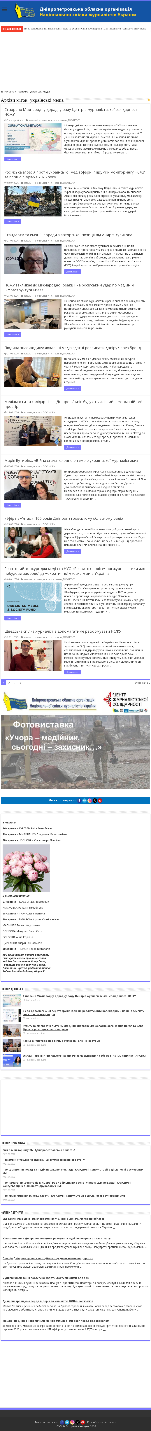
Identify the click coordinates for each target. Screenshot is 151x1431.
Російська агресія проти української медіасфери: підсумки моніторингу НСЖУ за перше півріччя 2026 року (74, 174)
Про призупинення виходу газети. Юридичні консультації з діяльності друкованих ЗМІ (64, 1195)
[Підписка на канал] (149, 99)
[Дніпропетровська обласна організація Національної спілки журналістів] (75, 11)
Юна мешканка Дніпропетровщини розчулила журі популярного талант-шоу (57, 1238)
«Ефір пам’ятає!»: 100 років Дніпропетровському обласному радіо (63, 518)
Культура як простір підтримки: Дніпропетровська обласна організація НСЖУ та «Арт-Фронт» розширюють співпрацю (84, 1027)
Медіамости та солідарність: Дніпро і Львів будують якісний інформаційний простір (73, 404)
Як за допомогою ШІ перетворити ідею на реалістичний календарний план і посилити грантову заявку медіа (85, 28)
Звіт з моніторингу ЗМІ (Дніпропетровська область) (39, 1150)
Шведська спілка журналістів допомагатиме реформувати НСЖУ (62, 631)
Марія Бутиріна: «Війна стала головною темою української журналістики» (71, 460)
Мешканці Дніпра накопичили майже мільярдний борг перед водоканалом (56, 1320)
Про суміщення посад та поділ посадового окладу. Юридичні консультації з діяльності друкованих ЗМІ (73, 1171)
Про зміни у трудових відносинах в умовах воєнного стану (44, 1159)
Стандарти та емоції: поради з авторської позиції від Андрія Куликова (68, 234)
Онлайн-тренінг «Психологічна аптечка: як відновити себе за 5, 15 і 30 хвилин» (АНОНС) (84, 1055)
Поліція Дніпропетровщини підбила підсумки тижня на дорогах (48, 1258)
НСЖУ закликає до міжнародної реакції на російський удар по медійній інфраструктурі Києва (69, 287)
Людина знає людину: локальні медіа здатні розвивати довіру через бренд (72, 347)
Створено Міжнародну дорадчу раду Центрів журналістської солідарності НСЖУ (71, 112)
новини (52, 120)
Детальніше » (13, 159)
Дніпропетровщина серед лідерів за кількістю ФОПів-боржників (48, 1301)
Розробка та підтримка (101, 1422)
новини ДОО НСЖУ (69, 120)
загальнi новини (38, 120)
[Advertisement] (75, 60)
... (114, 1227)
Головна (9, 91)
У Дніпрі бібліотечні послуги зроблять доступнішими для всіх (46, 1278)
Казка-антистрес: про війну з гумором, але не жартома (61, 1040)
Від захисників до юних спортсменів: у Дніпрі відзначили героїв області (53, 1218)
